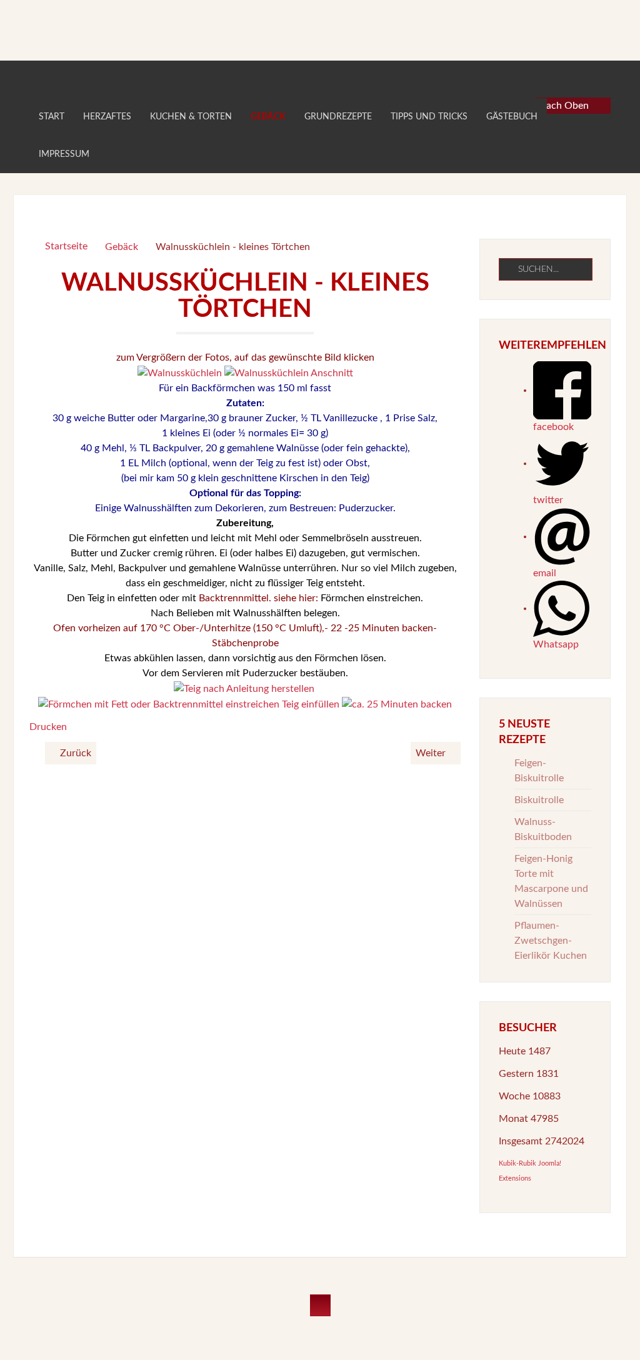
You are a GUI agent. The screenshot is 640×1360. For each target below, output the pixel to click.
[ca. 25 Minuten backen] (397, 704)
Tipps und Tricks (429, 116)
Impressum (64, 154)
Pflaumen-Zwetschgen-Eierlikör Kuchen (550, 941)
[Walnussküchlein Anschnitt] (288, 373)
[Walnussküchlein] (180, 373)
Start (51, 116)
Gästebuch (512, 116)
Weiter (432, 753)
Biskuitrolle (539, 800)
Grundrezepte (338, 116)
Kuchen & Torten (191, 116)
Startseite (66, 246)
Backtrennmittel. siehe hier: (257, 598)
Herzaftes (107, 116)
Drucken (48, 727)
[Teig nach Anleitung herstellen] (244, 688)
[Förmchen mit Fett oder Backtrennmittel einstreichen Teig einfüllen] (188, 704)
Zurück (74, 753)
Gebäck (268, 116)
